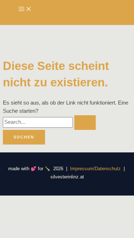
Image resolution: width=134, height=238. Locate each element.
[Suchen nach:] (49, 122)
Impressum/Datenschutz (95, 168)
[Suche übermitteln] (85, 122)
